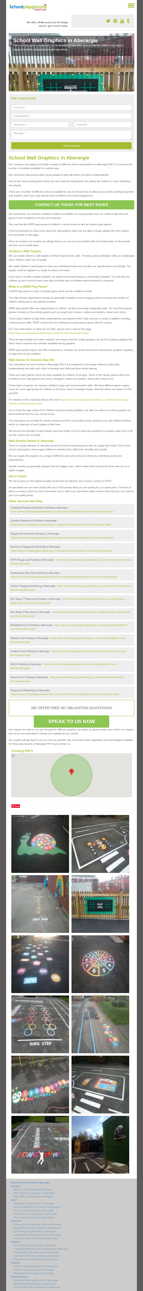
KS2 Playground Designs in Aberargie (34, 1193)
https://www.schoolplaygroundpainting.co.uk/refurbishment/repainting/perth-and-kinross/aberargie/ (65, 694)
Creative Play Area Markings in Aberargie (36, 1252)
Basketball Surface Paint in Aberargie (33, 1203)
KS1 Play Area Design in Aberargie (32, 1189)
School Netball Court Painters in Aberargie (36, 1207)
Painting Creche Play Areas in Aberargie (35, 1238)
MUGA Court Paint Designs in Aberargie (35, 1214)
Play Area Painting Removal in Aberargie (35, 1280)
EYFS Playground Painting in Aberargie (35, 1231)
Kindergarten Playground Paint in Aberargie (37, 1234)
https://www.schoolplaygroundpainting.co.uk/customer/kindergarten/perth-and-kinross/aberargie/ (64, 576)
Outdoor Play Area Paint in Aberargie (33, 1269)
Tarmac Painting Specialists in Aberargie (35, 1266)
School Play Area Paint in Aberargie (30, 1182)
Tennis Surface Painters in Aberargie (33, 1217)
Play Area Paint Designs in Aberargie (33, 1273)
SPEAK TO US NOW (71, 721)
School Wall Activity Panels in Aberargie (35, 1245)
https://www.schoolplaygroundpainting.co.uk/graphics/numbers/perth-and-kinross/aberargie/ (61, 550)
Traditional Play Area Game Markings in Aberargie (40, 1248)
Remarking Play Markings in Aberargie (34, 1283)
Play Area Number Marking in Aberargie (35, 1259)
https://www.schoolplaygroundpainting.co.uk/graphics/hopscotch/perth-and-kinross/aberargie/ (62, 537)
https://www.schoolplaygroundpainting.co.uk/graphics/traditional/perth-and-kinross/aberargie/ (62, 511)
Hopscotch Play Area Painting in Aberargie (36, 1255)
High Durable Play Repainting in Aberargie (36, 1287)
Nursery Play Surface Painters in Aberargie (37, 1227)
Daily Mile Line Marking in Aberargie (33, 1196)
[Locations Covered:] (10, 5)
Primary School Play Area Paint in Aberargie (37, 1224)
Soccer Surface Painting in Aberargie (33, 1210)
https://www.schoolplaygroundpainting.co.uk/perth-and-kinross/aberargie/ (49, 333)
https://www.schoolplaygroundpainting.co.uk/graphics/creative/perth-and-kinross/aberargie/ (61, 524)
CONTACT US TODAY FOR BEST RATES (71, 205)
